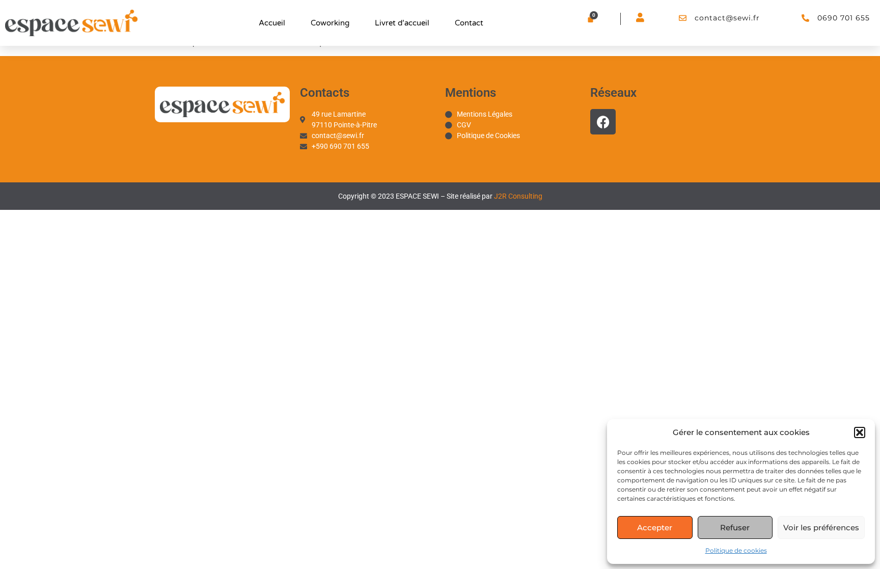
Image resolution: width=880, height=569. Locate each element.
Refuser (735, 527)
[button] (860, 432)
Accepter (654, 527)
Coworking (330, 23)
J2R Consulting (518, 196)
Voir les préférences (821, 527)
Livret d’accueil (402, 23)
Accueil (272, 23)
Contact (469, 23)
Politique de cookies (736, 550)
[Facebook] (603, 121)
